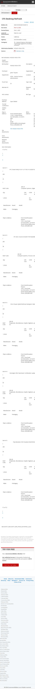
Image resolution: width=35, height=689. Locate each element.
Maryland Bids (4, 625)
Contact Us (22, 580)
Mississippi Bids (5, 633)
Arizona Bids (4, 593)
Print (32, 22)
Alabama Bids (4, 589)
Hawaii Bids (4, 609)
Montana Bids (4, 636)
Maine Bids (4, 624)
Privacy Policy (30, 580)
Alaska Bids (4, 591)
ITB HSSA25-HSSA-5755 (16, 128)
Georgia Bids (4, 607)
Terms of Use (17, 582)
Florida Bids (4, 605)
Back (27, 22)
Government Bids (19, 579)
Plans (8, 580)
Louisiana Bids (4, 622)
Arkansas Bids (4, 594)
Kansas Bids (4, 618)
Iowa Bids (3, 616)
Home (5, 579)
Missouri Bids (4, 635)
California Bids (4, 596)
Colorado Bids (4, 598)
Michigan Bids (4, 629)
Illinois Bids (4, 613)
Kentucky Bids (4, 620)
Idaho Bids (3, 611)
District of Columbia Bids (7, 603)
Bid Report (15, 580)
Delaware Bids (4, 602)
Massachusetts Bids (6, 627)
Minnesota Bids (5, 631)
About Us (10, 579)
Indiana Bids (4, 614)
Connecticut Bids (5, 600)
